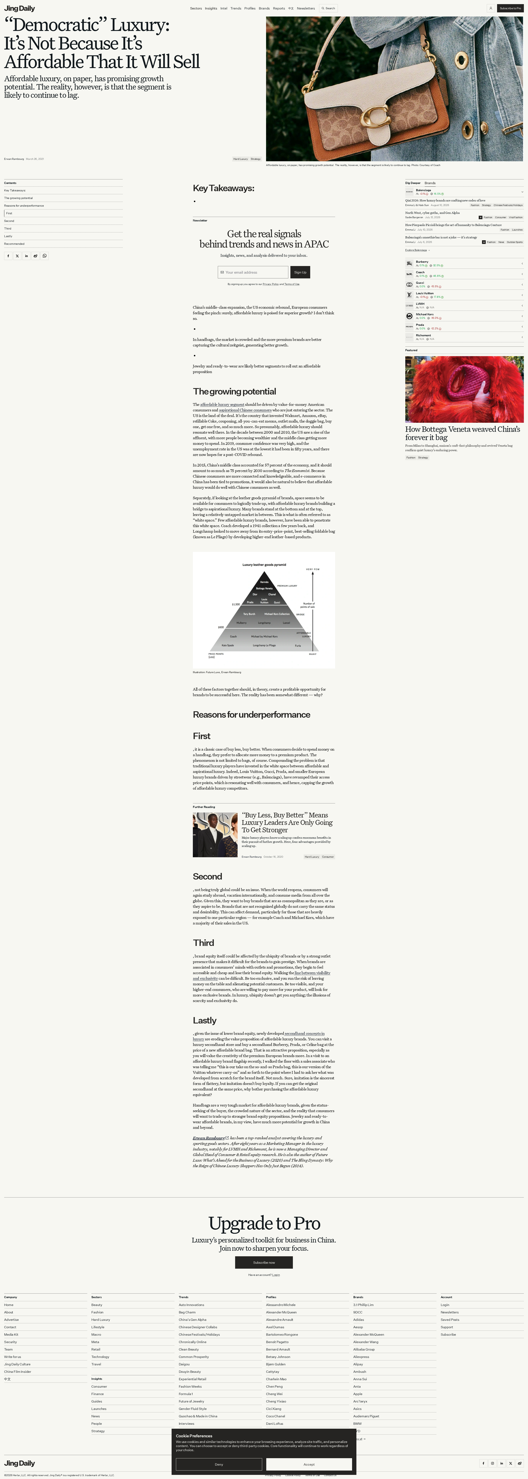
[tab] (430, 183)
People (96, 1423)
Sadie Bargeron (414, 217)
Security (10, 1342)
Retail (95, 1349)
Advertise (11, 1320)
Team (8, 1349)
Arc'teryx (360, 1401)
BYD (356, 1431)
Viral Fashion (516, 217)
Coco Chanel (275, 1416)
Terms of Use (292, 284)
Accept (309, 1464)
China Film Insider (17, 1371)
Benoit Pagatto (277, 1342)
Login (276, 1274)
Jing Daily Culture (17, 1364)
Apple (357, 1394)
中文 (7, 1379)
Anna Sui (360, 1379)
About (8, 1312)
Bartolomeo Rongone (282, 1334)
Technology (100, 1357)
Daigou (184, 1364)
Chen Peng (274, 1386)
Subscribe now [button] (264, 1262)
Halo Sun (423, 205)
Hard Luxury (240, 158)
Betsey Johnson (278, 1357)
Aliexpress (361, 1357)
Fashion (475, 205)
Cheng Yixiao (276, 1401)
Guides (96, 1401)
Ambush (359, 1371)
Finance (97, 1394)
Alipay (358, 1364)
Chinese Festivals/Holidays (508, 205)
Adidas (358, 1320)
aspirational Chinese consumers (245, 409)
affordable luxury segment (222, 404)
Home (8, 1305)
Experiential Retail (192, 1379)
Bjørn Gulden (276, 1364)
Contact (10, 1327)
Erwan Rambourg (14, 158)
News (501, 242)
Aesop (358, 1327)
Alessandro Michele (281, 1305)
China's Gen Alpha (192, 1320)
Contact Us (330, 1475)
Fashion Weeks (190, 1386)
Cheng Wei (274, 1394)
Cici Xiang (273, 1409)
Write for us (12, 1357)
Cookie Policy (293, 1475)
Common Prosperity (194, 1357)
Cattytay (272, 1371)
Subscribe (448, 1334)
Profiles (250, 8)
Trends (235, 8)
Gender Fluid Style (193, 1409)
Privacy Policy (271, 284)
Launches (517, 229)
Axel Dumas (275, 1327)
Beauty (96, 1305)
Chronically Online (192, 1342)
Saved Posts (450, 1320)
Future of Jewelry (191, 1401)
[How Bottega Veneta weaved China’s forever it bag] (464, 389)
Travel (96, 1364)
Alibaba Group (364, 1349)
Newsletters (306, 8)
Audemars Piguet (366, 1416)
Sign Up (300, 272)
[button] (491, 8)
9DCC (357, 1312)
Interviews (186, 1423)
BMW (357, 1423)
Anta (357, 1386)
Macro (96, 1334)
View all (357, 1438)
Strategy (256, 158)
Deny (219, 1464)
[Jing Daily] (19, 9)
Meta (95, 1342)
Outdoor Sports (515, 242)
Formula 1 (186, 1394)
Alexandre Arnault (279, 1320)
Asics (357, 1409)
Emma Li (410, 205)
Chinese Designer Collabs (198, 1327)
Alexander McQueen (281, 1312)
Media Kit (11, 1334)
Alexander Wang (365, 1342)
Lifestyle (97, 1327)
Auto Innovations (191, 1305)
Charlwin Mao (276, 1379)
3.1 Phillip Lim (363, 1305)
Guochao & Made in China (198, 1416)
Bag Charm (187, 1312)
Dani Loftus (274, 1423)
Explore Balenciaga (416, 250)
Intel (223, 8)
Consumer (328, 856)
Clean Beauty (189, 1349)
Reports (279, 8)
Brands (264, 8)
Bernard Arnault (278, 1349)
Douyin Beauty (190, 1371)
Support (447, 1327)
